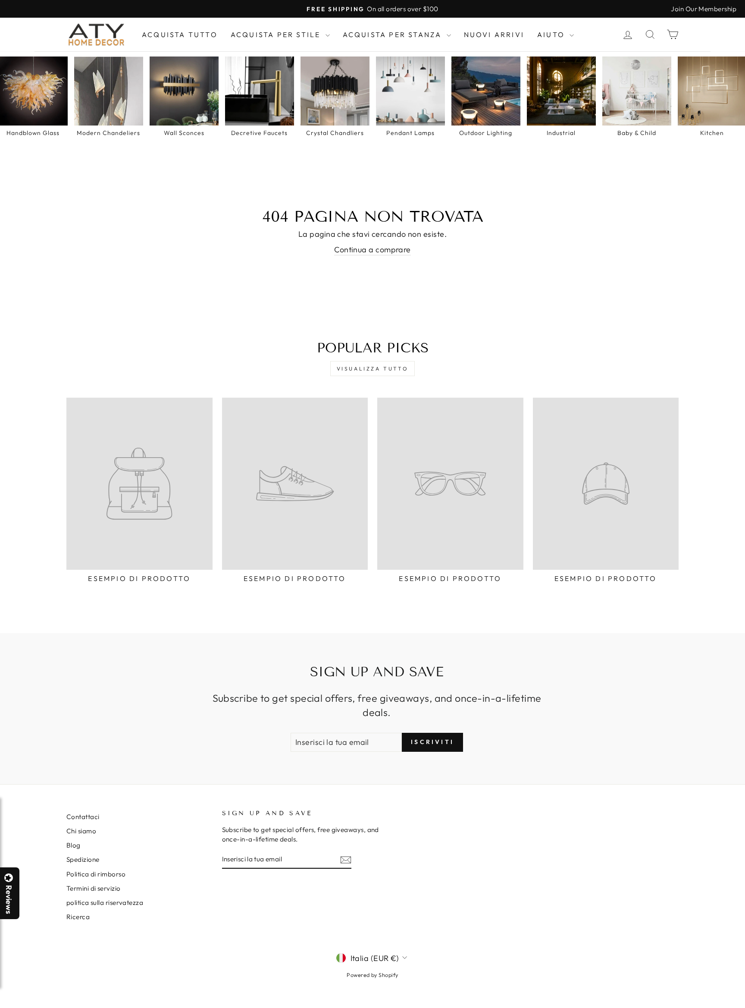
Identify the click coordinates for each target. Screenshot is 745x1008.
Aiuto (552, 34)
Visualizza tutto (373, 368)
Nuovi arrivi (494, 34)
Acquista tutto (180, 34)
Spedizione (83, 859)
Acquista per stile (277, 34)
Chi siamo (81, 831)
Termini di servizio (93, 888)
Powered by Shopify (372, 974)
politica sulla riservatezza (104, 902)
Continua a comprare (372, 249)
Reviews (8, 899)
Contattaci (83, 817)
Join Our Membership (703, 9)
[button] (744, 1007)
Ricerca (78, 917)
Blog (73, 845)
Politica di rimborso (95, 874)
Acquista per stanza (393, 34)
